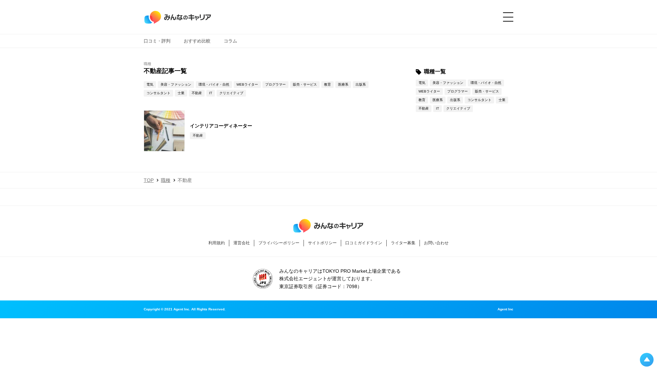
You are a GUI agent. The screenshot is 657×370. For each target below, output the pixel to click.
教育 (327, 84)
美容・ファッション (175, 84)
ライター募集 (403, 243)
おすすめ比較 (197, 41)
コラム (230, 41)
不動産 (197, 93)
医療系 (343, 84)
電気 (149, 84)
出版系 (361, 84)
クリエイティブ (231, 93)
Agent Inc (505, 309)
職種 (165, 180)
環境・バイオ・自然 (213, 84)
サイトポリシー (322, 243)
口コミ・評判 (157, 41)
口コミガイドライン (363, 243)
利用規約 (216, 243)
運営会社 (241, 243)
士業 (181, 93)
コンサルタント (158, 93)
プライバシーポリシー (278, 243)
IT (210, 93)
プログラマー (275, 84)
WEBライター (247, 84)
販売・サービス (305, 84)
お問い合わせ (436, 243)
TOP (149, 180)
